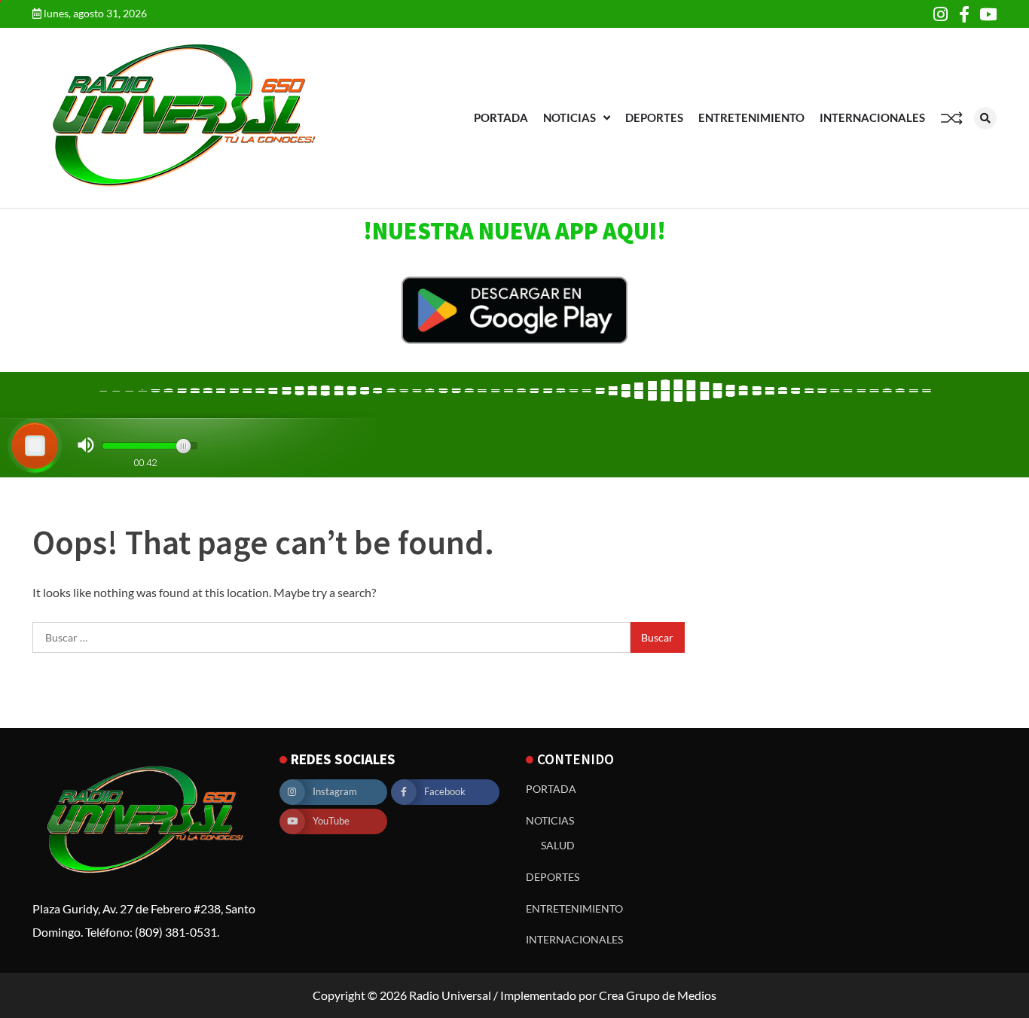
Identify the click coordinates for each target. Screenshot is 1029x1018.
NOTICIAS (569, 117)
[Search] (985, 118)
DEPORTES (654, 117)
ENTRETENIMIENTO (751, 117)
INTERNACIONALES (872, 117)
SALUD (558, 845)
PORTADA (501, 117)
